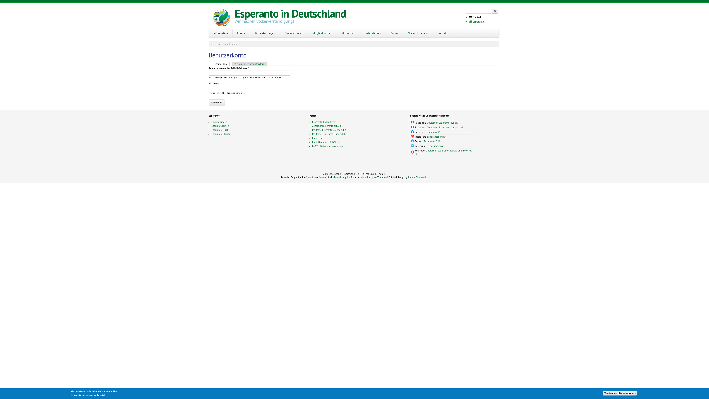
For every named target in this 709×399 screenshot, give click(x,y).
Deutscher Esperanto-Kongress (445, 127)
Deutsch (477, 17)
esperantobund (436, 136)
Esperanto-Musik (220, 129)
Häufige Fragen (219, 121)
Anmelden (222, 64)
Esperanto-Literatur (221, 133)
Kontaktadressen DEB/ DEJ (325, 142)
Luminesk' (433, 132)
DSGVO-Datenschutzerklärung (327, 146)
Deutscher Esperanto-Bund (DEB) (329, 133)
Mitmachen (348, 33)
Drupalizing (341, 177)
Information (220, 33)
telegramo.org (436, 146)
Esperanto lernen (220, 125)
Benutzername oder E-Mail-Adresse (229, 68)
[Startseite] (221, 18)
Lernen (241, 33)
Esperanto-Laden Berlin (324, 121)
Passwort (214, 83)
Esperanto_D (432, 141)
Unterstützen (373, 33)
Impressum (317, 138)
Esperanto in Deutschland (290, 13)
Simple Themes (417, 177)
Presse (394, 33)
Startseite (215, 44)
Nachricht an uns (418, 33)
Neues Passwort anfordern (249, 64)
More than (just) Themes (374, 177)
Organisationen (294, 33)
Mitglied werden (322, 33)
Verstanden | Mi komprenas (620, 393)
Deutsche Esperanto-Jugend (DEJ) (329, 129)
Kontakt (443, 33)
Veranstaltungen (265, 33)
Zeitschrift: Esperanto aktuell (326, 125)
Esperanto (478, 21)
